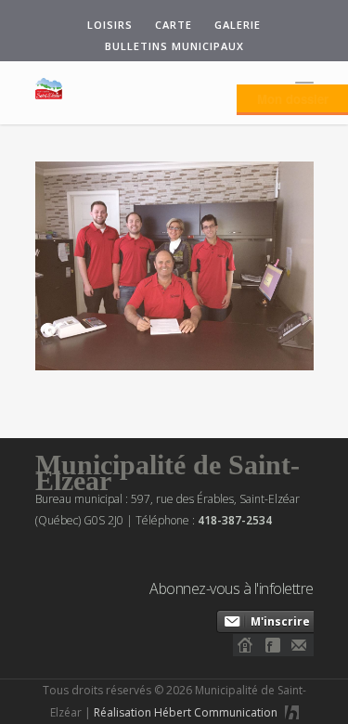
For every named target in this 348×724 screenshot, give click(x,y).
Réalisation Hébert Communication (187, 712)
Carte (173, 25)
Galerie (237, 25)
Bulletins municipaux (174, 46)
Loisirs (110, 25)
